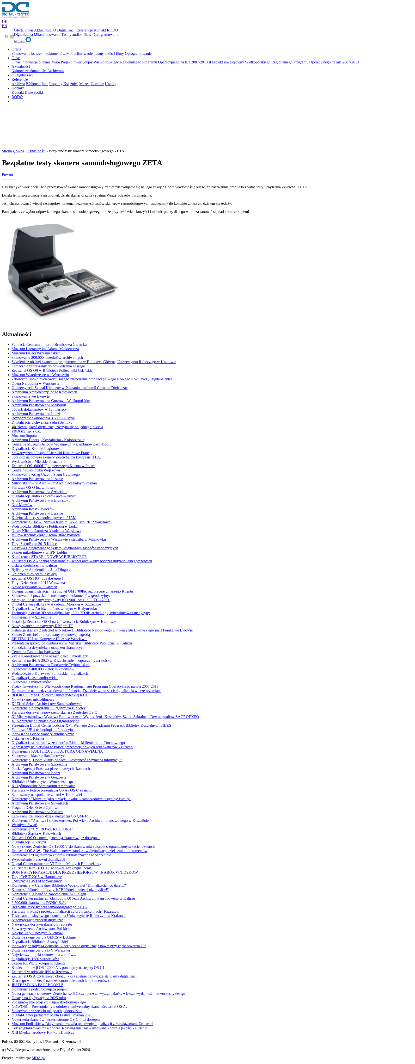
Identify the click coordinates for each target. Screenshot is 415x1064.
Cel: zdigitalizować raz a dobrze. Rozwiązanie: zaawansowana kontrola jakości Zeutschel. (80, 1028)
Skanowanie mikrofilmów (31, 682)
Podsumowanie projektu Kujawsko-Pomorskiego (49, 1002)
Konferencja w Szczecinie (31, 617)
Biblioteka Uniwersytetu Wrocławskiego (42, 781)
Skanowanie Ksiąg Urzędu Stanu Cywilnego (46, 474)
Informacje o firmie (35, 62)
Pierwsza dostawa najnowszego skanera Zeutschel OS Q (55, 712)
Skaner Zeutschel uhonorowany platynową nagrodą (51, 634)
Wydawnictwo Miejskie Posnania (37, 461)
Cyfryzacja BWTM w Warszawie (37, 881)
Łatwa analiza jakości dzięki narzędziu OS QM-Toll (51, 816)
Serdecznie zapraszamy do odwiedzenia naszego (48, 366)
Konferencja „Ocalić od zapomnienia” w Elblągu (49, 894)
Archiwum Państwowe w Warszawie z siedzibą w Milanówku (59, 539)
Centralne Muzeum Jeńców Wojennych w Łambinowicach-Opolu (61, 444)
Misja (55, 62)
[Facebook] (6, 37)
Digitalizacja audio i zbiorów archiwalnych (44, 496)
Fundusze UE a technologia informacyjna (43, 730)
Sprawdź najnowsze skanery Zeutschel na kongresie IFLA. (56, 457)
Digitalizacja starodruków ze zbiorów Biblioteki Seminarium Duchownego (68, 743)
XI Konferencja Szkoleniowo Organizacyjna (45, 721)
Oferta (19, 30)
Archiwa (18, 84)
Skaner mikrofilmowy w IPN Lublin (39, 552)
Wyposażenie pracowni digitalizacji (38, 859)
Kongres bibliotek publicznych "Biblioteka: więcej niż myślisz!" (60, 890)
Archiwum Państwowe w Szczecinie (39, 492)
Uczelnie (97, 84)
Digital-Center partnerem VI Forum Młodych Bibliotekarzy (56, 864)
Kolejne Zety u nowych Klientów (37, 933)
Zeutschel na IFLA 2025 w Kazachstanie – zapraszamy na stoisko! (62, 660)
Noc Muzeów (22, 505)
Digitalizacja (23, 34)
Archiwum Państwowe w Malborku (39, 405)
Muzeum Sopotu (24, 435)
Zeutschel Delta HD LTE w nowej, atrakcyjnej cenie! (52, 868)
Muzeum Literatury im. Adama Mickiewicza (45, 349)
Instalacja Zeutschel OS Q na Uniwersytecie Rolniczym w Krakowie (64, 621)
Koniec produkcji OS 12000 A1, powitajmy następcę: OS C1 (58, 967)
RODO (112, 30)
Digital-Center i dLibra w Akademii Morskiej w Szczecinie (56, 604)
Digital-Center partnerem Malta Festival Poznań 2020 (52, 1015)
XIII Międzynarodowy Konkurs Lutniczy (43, 1032)
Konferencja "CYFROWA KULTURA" (42, 829)
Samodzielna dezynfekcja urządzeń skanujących (48, 647)
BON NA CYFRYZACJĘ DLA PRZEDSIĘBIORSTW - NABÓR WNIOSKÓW (75, 872)
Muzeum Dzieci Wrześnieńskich (36, 353)
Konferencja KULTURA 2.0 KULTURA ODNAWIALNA (57, 751)
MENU (19, 41)
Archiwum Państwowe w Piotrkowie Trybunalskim (51, 665)
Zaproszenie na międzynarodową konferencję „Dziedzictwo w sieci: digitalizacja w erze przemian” (86, 691)
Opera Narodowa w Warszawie (35, 383)
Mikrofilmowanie (47, 34)
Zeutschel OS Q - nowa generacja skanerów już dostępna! (56, 838)
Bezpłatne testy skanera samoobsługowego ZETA (49, 907)
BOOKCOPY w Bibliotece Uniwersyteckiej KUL (50, 695)
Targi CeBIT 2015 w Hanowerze (37, 877)
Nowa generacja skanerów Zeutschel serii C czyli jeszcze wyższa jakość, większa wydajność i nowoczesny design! (99, 993)
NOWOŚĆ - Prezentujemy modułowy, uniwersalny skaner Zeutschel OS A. (69, 1006)
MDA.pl (38, 1058)
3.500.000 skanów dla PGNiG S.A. (39, 903)
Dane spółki (34, 92)
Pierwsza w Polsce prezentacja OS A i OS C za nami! (52, 790)
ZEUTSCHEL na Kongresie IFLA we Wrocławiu (49, 639)
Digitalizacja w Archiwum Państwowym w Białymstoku (54, 608)
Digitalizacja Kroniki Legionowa (36, 448)
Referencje (84, 30)
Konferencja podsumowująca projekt (39, 989)
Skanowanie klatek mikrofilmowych (39, 756)
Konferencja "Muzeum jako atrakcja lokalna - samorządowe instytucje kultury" (71, 799)
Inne (45, 84)
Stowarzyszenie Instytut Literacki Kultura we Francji (52, 453)
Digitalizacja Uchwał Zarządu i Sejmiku (42, 422)
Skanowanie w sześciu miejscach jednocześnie (47, 1011)
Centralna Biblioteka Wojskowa (36, 470)
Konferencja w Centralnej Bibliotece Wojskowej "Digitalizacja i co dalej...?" (70, 885)
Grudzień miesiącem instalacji (34, 574)
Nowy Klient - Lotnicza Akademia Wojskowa (46, 531)
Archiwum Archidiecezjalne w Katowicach (44, 392)
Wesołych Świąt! (24, 825)
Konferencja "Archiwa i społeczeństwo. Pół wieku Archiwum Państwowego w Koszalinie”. (81, 820)
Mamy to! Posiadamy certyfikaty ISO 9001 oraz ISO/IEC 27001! (61, 600)
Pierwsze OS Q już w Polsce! (34, 487)
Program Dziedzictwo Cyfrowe (35, 807)
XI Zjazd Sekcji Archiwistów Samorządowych (47, 704)
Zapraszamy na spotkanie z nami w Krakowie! (47, 794)
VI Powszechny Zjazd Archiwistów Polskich (46, 535)
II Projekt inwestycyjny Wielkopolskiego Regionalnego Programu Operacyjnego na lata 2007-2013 (284, 62)
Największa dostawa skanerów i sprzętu (42, 924)
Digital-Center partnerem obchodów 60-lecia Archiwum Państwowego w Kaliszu (73, 898)
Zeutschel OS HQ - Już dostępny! (37, 578)
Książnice (70, 84)
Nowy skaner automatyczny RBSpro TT (42, 626)
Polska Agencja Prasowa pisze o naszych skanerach (51, 769)
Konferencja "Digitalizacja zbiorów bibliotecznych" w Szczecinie (61, 855)
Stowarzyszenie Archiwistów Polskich (41, 929)
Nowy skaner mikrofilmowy (33, 699)
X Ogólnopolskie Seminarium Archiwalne (43, 786)
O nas (28, 30)
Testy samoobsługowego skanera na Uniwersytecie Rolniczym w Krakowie (69, 916)
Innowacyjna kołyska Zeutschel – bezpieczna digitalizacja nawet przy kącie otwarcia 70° (79, 946)
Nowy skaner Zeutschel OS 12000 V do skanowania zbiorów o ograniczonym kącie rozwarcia (83, 846)
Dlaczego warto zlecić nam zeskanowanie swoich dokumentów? (60, 980)
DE (4, 21)
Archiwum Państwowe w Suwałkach (40, 803)
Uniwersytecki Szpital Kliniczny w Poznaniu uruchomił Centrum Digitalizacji (70, 388)
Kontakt (100, 30)
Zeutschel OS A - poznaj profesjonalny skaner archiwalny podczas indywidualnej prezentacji (82, 561)
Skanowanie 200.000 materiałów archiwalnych (47, 357)
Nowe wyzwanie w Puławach (34, 587)
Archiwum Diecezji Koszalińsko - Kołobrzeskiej (48, 440)
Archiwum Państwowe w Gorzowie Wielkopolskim (51, 401)
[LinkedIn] (12, 37)
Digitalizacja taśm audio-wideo (35, 678)
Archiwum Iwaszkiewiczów (33, 509)
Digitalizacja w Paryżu (29, 842)
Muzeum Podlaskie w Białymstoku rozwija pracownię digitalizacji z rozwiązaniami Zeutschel (82, 1024)
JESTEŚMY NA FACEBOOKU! (37, 985)
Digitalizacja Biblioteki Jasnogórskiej (40, 942)
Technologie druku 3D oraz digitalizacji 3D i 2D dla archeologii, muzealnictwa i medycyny (81, 613)
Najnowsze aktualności (29, 71)
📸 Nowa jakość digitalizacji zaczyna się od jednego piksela (57, 427)
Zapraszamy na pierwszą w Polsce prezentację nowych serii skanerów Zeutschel (72, 747)
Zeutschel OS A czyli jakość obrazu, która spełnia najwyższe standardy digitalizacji (74, 976)
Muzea (84, 84)
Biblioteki (33, 84)
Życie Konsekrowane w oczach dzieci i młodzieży (50, 656)
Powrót (7, 175)
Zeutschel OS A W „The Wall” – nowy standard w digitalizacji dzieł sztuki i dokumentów (79, 851)
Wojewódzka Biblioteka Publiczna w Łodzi (45, 526)
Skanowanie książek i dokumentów (38, 53)
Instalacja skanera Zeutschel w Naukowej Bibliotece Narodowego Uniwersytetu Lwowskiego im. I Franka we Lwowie (102, 630)
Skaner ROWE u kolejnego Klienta (38, 963)
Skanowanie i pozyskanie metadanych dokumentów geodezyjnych (62, 596)
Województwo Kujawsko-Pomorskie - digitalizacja (50, 673)
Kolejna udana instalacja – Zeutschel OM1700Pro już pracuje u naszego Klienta (72, 591)
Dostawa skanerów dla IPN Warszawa (41, 950)
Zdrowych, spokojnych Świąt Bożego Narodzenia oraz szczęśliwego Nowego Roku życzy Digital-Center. (92, 379)
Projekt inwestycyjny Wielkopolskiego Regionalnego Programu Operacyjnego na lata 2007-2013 (134, 62)
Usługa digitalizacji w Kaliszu (34, 565)
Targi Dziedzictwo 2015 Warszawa (38, 583)
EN (4, 26)
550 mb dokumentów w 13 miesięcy (39, 409)
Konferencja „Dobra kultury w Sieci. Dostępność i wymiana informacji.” (67, 760)
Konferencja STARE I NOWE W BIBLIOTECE (49, 557)
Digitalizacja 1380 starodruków (35, 959)
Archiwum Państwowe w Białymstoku (41, 500)
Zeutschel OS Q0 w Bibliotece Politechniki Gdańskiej (52, 370)
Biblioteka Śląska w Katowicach (36, 833)
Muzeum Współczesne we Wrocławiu (40, 375)
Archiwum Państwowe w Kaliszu (37, 812)
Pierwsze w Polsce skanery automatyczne (43, 734)
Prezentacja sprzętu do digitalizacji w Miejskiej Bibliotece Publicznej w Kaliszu (72, 643)
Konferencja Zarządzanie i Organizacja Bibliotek (49, 708)
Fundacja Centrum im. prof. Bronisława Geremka (49, 344)
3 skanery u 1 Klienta (28, 738)
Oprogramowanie (105, 34)
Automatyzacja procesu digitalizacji (38, 920)
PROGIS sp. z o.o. (26, 431)
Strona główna (13, 151)
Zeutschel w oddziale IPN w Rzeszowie (42, 972)
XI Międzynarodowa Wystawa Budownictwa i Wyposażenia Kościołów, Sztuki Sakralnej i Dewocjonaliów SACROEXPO (105, 717)
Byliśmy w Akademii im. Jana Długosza (42, 570)
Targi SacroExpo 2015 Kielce (34, 544)
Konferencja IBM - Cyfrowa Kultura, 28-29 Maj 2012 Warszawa (61, 522)
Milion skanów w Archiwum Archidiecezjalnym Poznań (54, 483)
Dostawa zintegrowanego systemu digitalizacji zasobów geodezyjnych (65, 548)
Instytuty (55, 84)
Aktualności (43, 30)
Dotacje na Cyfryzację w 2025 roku (39, 998)
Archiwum (55, 71)
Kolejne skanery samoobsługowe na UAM (44, 518)
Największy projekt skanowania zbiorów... (44, 955)
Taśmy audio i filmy (76, 34)
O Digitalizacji (64, 30)
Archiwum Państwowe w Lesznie (37, 479)
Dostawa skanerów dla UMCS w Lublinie (44, 937)
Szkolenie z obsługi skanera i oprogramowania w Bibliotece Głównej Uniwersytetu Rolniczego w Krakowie (94, 362)
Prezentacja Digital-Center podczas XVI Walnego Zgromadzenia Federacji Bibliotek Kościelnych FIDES (91, 725)
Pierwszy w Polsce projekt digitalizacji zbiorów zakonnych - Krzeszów (65, 911)
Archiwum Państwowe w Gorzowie (39, 777)
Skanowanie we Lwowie (30, 396)
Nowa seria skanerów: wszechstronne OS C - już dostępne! (57, 1019)
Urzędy (110, 84)
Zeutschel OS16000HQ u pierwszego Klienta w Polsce (53, 466)
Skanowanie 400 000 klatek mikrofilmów (43, 669)
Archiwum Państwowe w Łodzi (36, 414)
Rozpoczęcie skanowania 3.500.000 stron (43, 418)
